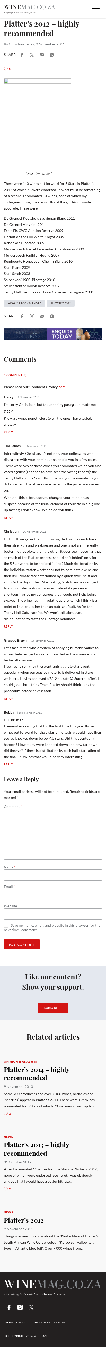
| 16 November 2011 (41, 640)
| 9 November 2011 (27, 397)
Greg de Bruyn (15, 640)
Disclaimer (41, 1322)
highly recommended (24, 303)
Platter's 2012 (60, 303)
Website (10, 906)
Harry (8, 397)
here (62, 387)
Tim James (12, 446)
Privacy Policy (17, 1322)
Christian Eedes (21, 44)
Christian (11, 531)
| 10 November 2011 (33, 531)
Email (9, 886)
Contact (61, 1322)
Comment (13, 806)
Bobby (9, 712)
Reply (8, 432)
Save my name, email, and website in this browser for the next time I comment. (52, 928)
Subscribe (52, 1008)
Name (10, 867)
